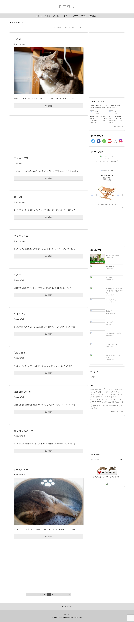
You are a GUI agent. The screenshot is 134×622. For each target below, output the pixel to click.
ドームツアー (21, 469)
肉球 (114, 405)
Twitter (93, 141)
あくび (92, 389)
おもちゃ (98, 389)
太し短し (18, 196)
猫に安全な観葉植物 (112, 255)
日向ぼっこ (97, 405)
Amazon (107, 204)
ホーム (13, 22)
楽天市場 (101, 204)
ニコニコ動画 (115, 141)
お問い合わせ (67, 606)
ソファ (120, 394)
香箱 (95, 408)
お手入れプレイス (111, 344)
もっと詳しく (119, 126)
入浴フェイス (21, 352)
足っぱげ (109, 278)
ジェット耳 (108, 394)
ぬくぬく (99, 391)
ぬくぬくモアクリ (23, 430)
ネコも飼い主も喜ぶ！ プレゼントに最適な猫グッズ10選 (114, 291)
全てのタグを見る (117, 412)
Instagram (121, 141)
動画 (107, 402)
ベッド (107, 399)
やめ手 (17, 274)
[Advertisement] (48, 133)
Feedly (104, 141)
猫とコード (20, 38)
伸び (103, 402)
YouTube (110, 141)
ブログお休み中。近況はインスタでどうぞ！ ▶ (67, 27)
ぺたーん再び (110, 322)
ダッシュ (93, 397)
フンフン (101, 399)
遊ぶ (118, 405)
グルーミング (100, 394)
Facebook (99, 141)
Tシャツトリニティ (102, 161)
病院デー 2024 (110, 266)
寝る (114, 402)
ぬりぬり (105, 392)
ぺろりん (112, 392)
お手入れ (105, 389)
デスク (98, 397)
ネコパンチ (109, 397)
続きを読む (48, 106)
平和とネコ (20, 313)
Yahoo (114, 204)
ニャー (103, 397)
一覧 (121, 207)
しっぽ (92, 392)
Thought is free (78, 617)
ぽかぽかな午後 (22, 391)
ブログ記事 (106, 180)
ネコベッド (117, 396)
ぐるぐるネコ (21, 235)
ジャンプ (114, 394)
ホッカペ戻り (21, 157)
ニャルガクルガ (111, 300)
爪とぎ (106, 406)
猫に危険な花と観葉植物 (113, 333)
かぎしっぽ (118, 389)
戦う (118, 402)
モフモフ (97, 402)
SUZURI (113, 161)
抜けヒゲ (109, 311)
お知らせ (112, 389)
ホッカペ (114, 399)
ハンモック (94, 399)
